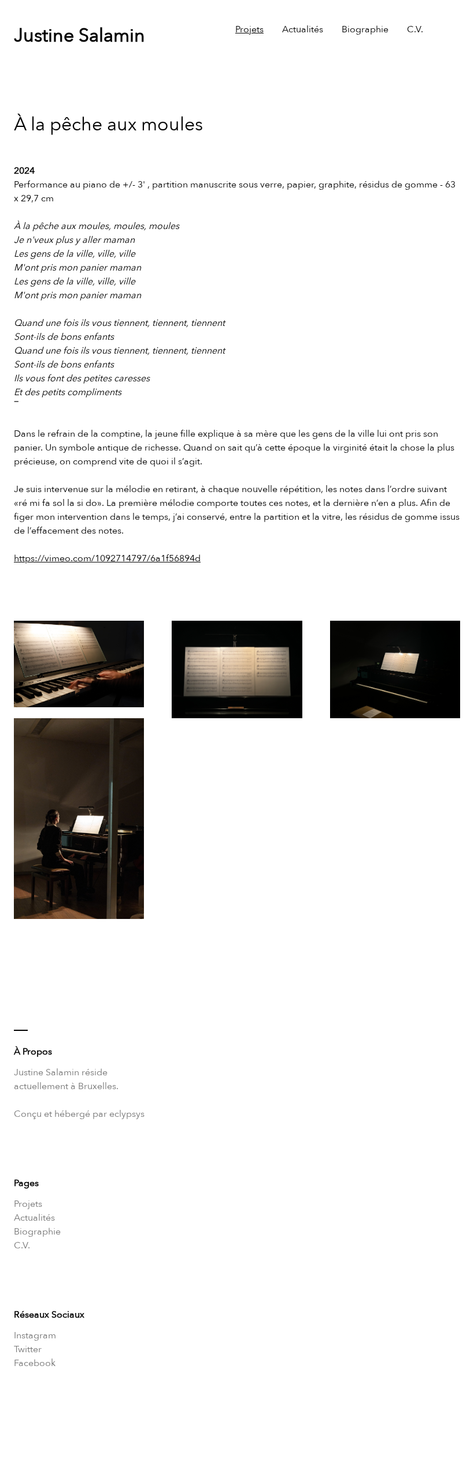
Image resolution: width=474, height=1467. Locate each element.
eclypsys (127, 1114)
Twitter (28, 1349)
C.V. (415, 29)
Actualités (302, 29)
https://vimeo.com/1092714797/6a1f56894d (107, 558)
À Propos (33, 1051)
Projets (249, 29)
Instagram (35, 1335)
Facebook (34, 1363)
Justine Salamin (79, 35)
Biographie (365, 29)
